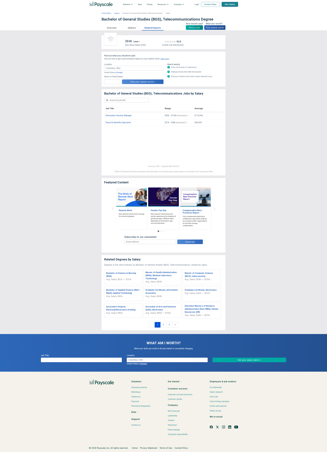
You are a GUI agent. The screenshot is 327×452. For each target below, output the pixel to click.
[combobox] (134, 68)
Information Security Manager (118, 115)
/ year (135, 41)
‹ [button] (113, 208)
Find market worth (215, 27)
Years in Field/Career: (113, 76)
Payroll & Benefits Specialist (118, 122)
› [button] (214, 208)
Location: (108, 64)
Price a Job (194, 27)
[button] (112, 27)
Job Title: (45, 355)
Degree (116, 13)
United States (106, 13)
